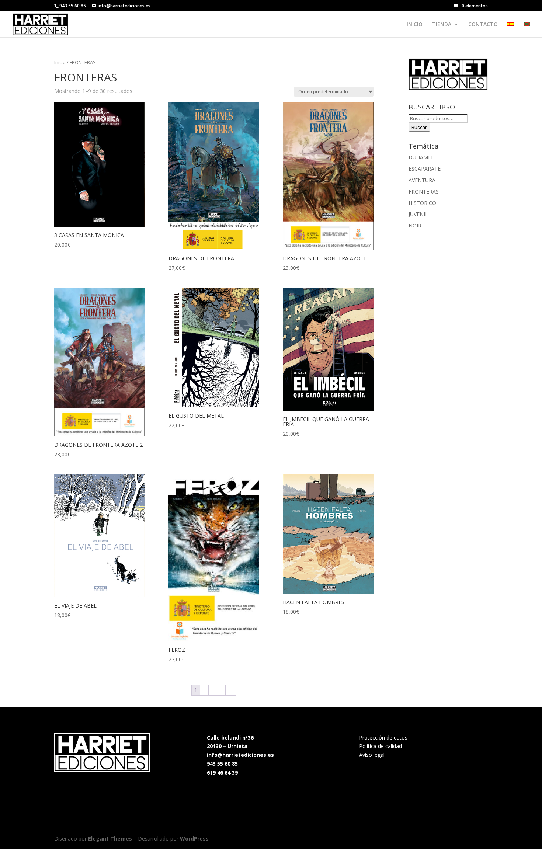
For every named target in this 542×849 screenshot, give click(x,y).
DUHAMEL (421, 157)
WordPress (194, 838)
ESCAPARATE (425, 168)
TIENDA (441, 25)
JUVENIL (418, 214)
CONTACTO (483, 25)
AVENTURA (422, 180)
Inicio (60, 62)
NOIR (415, 225)
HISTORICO (422, 202)
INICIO (415, 25)
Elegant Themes (110, 838)
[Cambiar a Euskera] (527, 29)
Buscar (419, 127)
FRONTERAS (424, 191)
